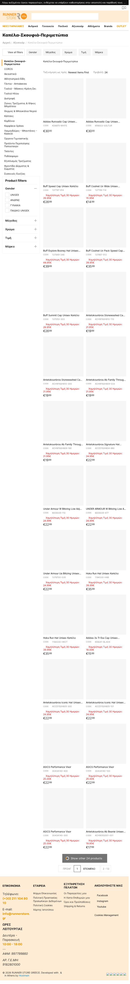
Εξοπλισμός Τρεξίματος (17, 161)
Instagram (102, 901)
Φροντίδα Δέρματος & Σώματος (16, 167)
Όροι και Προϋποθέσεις (77, 901)
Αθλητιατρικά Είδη (14, 78)
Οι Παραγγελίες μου (75, 893)
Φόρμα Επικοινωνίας (45, 893)
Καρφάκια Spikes (14, 125)
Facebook (102, 895)
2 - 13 (106, 868)
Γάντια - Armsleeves (15, 83)
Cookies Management (106, 915)
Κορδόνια (9, 120)
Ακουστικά (10, 73)
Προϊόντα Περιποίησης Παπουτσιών (17, 145)
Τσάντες (9, 151)
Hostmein (24, 975)
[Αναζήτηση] (95, 16)
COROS (8, 68)
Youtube (101, 906)
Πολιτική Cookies (42, 905)
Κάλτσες (9, 116)
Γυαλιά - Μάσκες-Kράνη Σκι (20, 88)
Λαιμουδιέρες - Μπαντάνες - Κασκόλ (20, 132)
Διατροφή (9, 98)
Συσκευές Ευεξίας (14, 173)
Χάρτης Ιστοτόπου (43, 909)
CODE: (46, 125)
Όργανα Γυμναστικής (16, 138)
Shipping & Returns (74, 906)
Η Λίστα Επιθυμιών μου (77, 897)
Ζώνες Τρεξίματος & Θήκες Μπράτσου (20, 105)
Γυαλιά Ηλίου (11, 93)
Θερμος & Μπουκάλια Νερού (20, 111)
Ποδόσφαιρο (11, 156)
